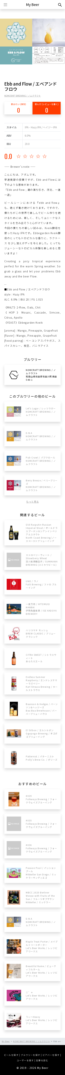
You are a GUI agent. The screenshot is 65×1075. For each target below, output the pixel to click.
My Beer (32, 4)
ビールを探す (11, 1054)
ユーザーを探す (25, 1060)
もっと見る (32, 501)
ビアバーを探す (51, 1054)
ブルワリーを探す (30, 1054)
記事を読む (42, 1060)
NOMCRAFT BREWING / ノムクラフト (22, 95)
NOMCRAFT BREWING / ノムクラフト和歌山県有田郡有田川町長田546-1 (41, 374)
